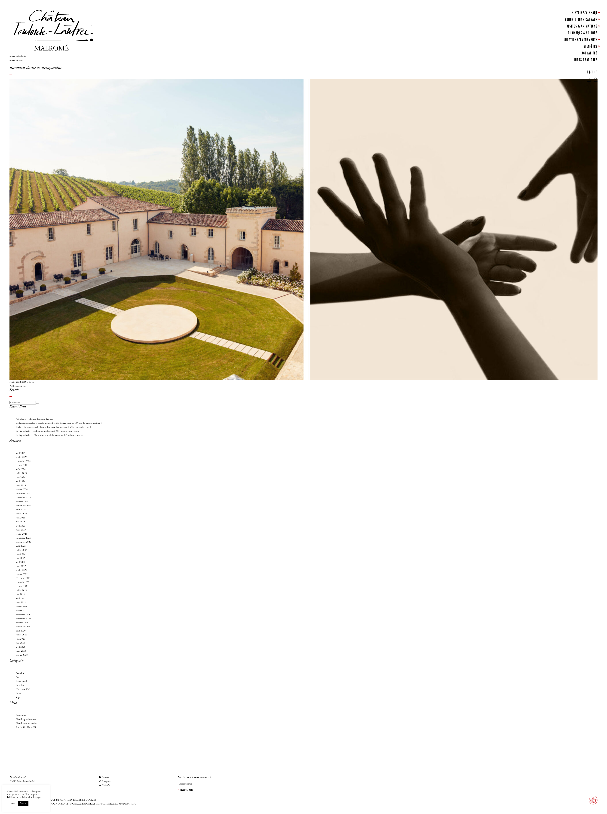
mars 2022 (21, 566)
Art (17, 677)
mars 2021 (21, 602)
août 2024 (21, 469)
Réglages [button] (37, 797)
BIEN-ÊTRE (591, 46)
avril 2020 (20, 647)
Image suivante (16, 60)
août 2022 (21, 546)
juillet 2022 (21, 550)
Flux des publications (26, 719)
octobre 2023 (22, 502)
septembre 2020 (23, 627)
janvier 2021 (22, 610)
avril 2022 (20, 562)
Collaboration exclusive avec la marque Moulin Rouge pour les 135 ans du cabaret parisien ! (58, 423)
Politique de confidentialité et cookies (69, 800)
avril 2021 (20, 598)
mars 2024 (21, 485)
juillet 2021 (21, 590)
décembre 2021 (23, 578)
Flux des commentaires (26, 723)
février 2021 (21, 607)
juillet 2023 (21, 514)
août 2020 (21, 631)
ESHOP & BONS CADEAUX (581, 19)
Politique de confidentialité (19, 797)
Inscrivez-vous (186, 790)
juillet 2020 (21, 635)
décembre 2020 (23, 615)
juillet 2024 (21, 473)
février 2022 (21, 570)
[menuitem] (588, 71)
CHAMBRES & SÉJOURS (583, 33)
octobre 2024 (22, 465)
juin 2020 (20, 639)
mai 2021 (20, 594)
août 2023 (21, 510)
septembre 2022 (23, 542)
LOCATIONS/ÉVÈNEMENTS (581, 39)
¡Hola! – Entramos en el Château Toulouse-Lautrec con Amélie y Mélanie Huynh (53, 427)
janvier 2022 (22, 574)
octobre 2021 (22, 586)
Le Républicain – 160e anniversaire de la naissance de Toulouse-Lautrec (49, 435)
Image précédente (17, 56)
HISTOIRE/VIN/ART (585, 12)
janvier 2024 (22, 489)
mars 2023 (21, 530)
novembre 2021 (23, 582)
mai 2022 (20, 558)
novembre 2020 (23, 619)
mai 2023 (20, 522)
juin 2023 (20, 518)
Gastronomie (22, 681)
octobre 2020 (22, 623)
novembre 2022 (23, 538)
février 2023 (21, 534)
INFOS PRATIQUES (586, 59)
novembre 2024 (23, 461)
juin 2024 (20, 477)
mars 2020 (21, 651)
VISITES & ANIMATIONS (582, 26)
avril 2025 (20, 453)
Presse (18, 693)
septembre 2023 (23, 506)
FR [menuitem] (588, 72)
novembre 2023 (23, 497)
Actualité (20, 673)
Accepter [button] (23, 803)
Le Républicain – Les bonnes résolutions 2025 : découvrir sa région (47, 431)
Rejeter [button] (12, 803)
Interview (20, 685)
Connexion (21, 715)
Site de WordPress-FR (26, 727)
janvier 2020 (22, 655)
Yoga (18, 697)
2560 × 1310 (27, 382)
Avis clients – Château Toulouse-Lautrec (34, 419)
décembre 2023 (23, 493)
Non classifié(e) (23, 689)
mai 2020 (20, 643)
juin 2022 (20, 554)
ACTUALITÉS (590, 53)
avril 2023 (20, 526)
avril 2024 (20, 481)
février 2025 (21, 457)
